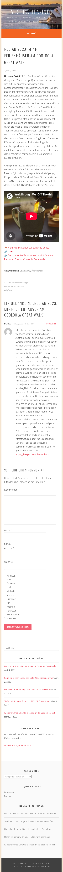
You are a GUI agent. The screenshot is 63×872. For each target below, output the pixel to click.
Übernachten (37, 271)
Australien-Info (31, 11)
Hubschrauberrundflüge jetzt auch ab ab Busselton (27, 689)
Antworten (51, 324)
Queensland (25, 271)
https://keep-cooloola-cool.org (32, 454)
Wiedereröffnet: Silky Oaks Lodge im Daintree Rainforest (29, 712)
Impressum (9, 792)
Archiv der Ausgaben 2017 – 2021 (19, 745)
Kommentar (9, 491)
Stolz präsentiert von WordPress (31, 863)
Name (8, 530)
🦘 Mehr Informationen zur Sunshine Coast (26, 247)
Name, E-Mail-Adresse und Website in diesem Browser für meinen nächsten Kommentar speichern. (12, 597)
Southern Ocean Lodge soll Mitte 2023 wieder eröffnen (16, 287)
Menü (33, 33)
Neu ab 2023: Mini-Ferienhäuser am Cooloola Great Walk (30, 666)
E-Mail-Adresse (9, 546)
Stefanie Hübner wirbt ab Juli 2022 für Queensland (27, 701)
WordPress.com (41, 866)
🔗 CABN (9, 251)
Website (8, 561)
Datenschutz (10, 796)
